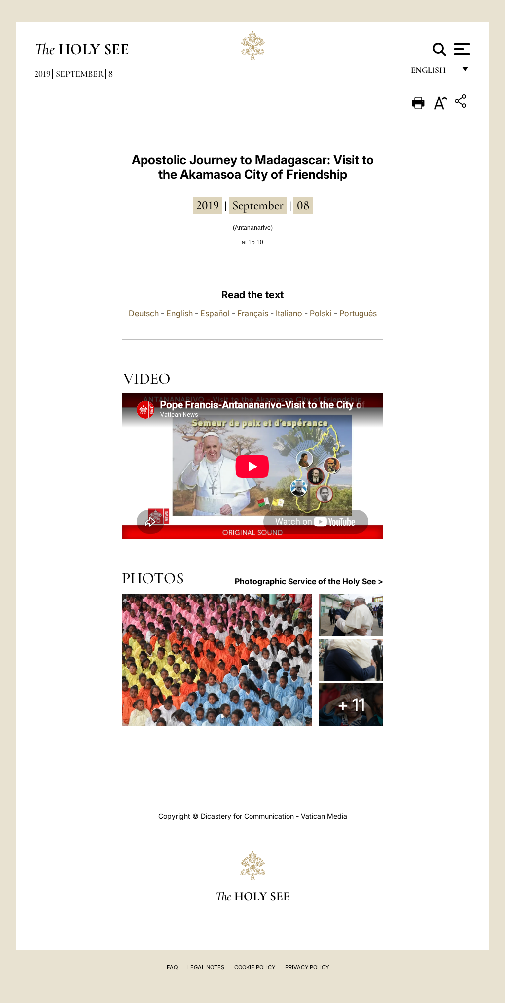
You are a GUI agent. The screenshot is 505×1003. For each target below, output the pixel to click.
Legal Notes (205, 967)
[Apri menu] (460, 49)
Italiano (289, 313)
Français (252, 313)
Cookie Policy (254, 967)
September (80, 73)
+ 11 (351, 704)
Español (215, 313)
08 (303, 205)
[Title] (462, 102)
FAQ (172, 967)
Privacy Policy (307, 967)
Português (358, 313)
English (433, 72)
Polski (321, 313)
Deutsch (144, 313)
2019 (43, 73)
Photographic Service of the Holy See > (309, 581)
